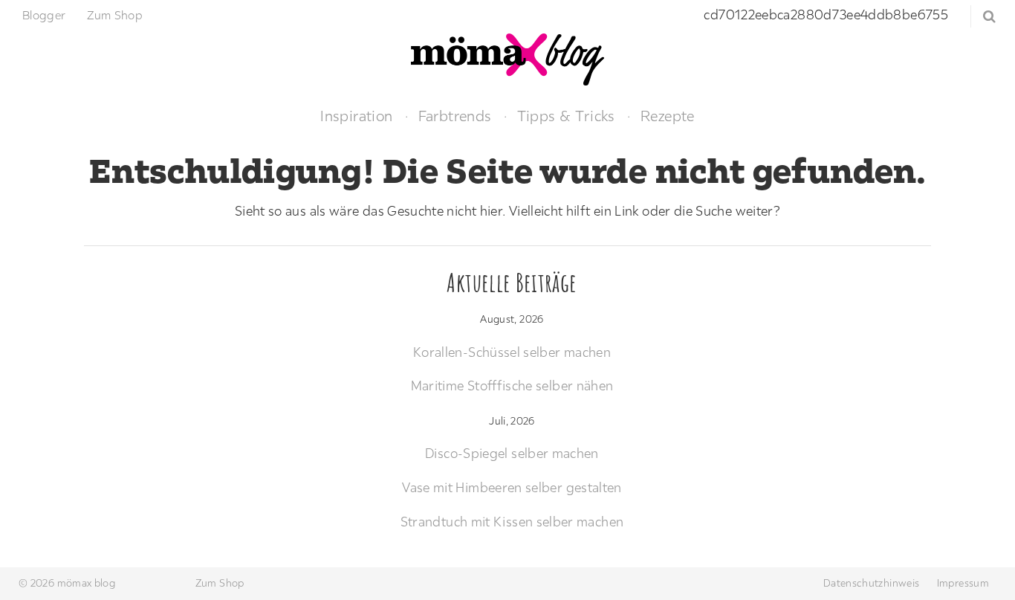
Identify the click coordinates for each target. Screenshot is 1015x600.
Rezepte (668, 115)
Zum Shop (115, 14)
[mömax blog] (507, 57)
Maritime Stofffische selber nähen (512, 385)
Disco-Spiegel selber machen (512, 453)
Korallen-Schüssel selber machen (512, 352)
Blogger (44, 14)
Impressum (963, 583)
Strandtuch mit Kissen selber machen (512, 521)
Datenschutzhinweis (871, 583)
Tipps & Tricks (566, 115)
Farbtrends (455, 115)
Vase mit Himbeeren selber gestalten (512, 487)
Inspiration (356, 115)
